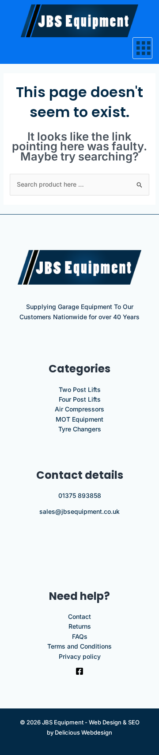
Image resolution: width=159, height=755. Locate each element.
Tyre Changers (79, 429)
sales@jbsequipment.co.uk (79, 511)
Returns (79, 626)
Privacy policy (80, 656)
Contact (79, 616)
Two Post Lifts (80, 389)
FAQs (79, 636)
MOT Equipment (79, 419)
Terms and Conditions (79, 646)
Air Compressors (79, 409)
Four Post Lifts (80, 399)
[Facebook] (79, 671)
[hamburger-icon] (142, 48)
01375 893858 (79, 495)
